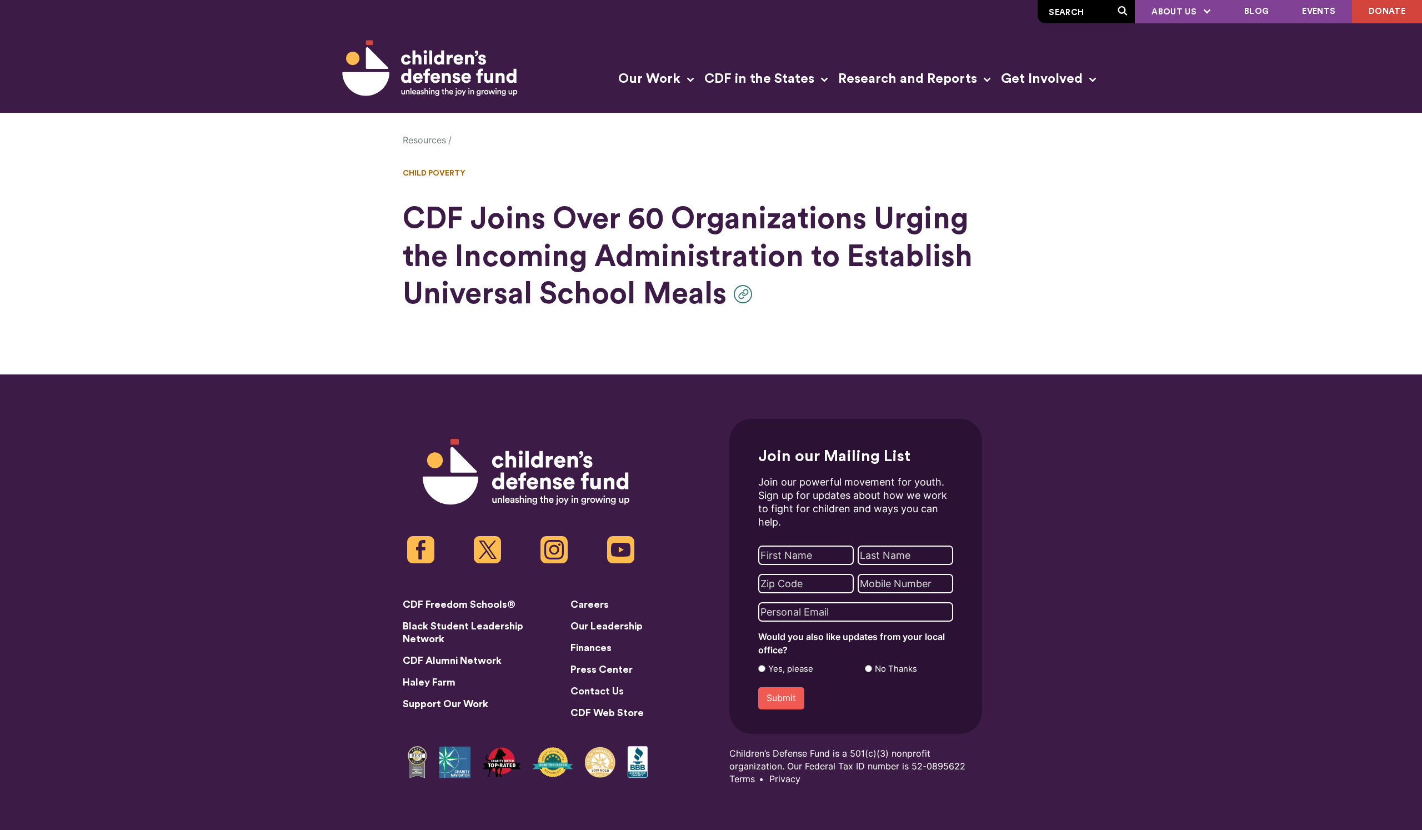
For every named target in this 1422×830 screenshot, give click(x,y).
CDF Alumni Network (452, 661)
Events (1318, 11)
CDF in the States (761, 79)
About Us (1175, 12)
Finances (591, 648)
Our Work (651, 79)
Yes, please (790, 669)
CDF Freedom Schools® (459, 604)
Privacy (784, 779)
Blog (1256, 11)
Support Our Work (445, 704)
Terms (742, 779)
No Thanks (896, 669)
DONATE (1387, 11)
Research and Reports (909, 79)
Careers (589, 604)
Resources (424, 140)
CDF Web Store (607, 713)
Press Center (601, 669)
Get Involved (1043, 79)
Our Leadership (606, 626)
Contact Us (597, 691)
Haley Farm (429, 682)
